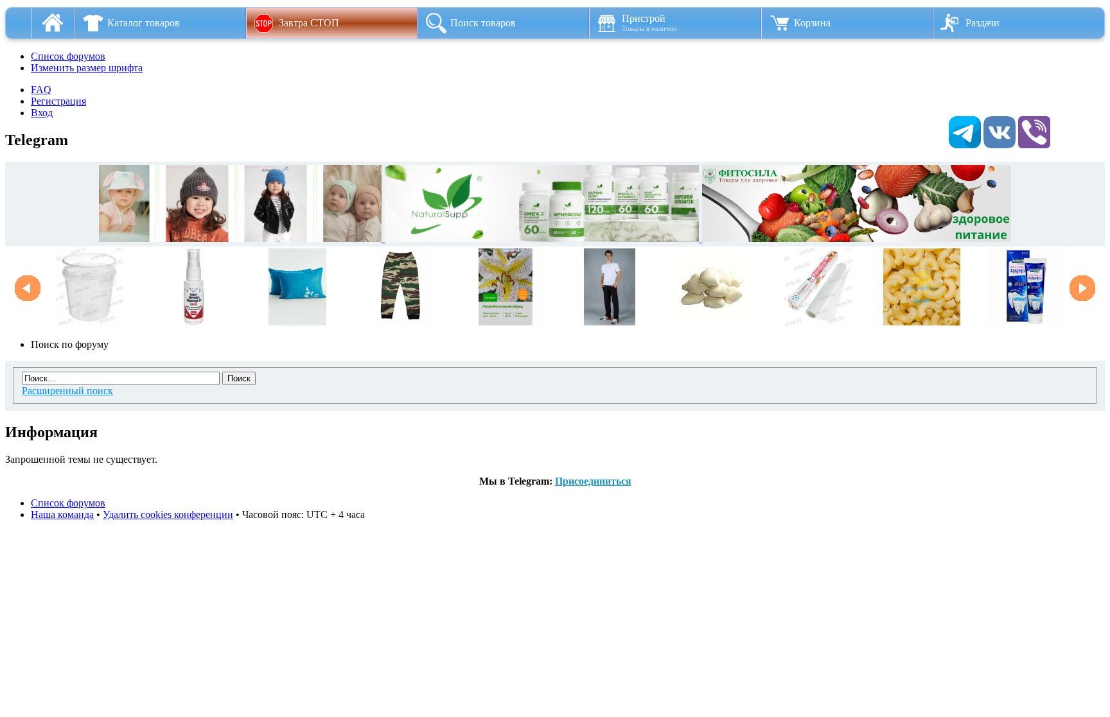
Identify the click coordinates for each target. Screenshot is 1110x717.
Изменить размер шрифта (87, 67)
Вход (42, 112)
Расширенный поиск (67, 390)
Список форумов (68, 56)
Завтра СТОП (309, 22)
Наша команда (62, 514)
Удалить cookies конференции (168, 514)
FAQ (41, 89)
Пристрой (649, 22)
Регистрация (58, 101)
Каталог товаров (143, 22)
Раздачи (982, 22)
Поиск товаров (483, 22)
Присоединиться (593, 481)
